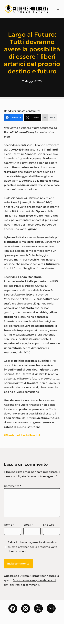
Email (28, 524)
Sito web (48, 524)
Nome (9, 524)
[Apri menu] (58, 9)
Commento (12, 486)
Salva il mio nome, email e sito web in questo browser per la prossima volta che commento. (32, 547)
